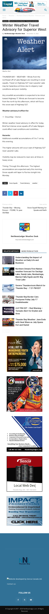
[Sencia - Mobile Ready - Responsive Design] (24, 474)
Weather (11, 16)
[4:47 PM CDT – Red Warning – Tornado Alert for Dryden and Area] (8, 311)
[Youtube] (31, 600)
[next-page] (7, 331)
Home (4, 16)
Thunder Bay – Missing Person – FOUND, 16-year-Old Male (12, 210)
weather (34, 183)
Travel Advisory (25, 183)
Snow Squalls (13, 183)
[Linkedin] (21, 193)
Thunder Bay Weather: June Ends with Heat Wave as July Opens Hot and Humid (30, 322)
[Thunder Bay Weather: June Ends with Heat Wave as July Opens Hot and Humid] (8, 322)
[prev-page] (3, 331)
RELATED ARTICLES (11, 251)
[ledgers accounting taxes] (24, 434)
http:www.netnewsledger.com (24, 239)
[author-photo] (24, 233)
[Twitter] (10, 193)
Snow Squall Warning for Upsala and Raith (37, 209)
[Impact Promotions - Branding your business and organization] (24, 511)
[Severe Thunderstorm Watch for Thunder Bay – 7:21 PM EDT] (8, 288)
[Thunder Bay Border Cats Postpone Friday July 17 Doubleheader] (8, 299)
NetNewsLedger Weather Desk (15, 33)
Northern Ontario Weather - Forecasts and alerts (24, 21)
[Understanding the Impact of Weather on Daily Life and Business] (8, 260)
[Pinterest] (15, 193)
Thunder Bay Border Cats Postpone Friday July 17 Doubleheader (27, 299)
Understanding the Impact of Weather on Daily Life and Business (28, 260)
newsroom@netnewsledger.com (29, 584)
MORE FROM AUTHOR (30, 251)
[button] (4, 10)
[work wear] (24, 394)
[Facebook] (4, 193)
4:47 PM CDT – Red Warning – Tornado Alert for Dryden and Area (29, 311)
